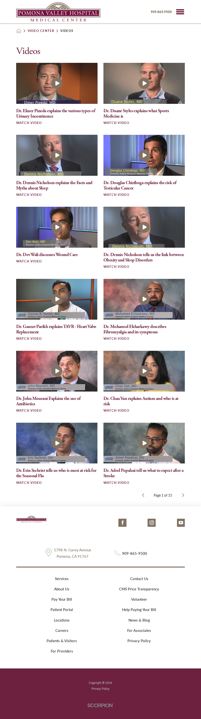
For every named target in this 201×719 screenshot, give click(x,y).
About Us (61, 589)
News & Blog (139, 620)
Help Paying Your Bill (139, 609)
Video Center (41, 30)
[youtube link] (181, 523)
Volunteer (139, 599)
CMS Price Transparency (139, 589)
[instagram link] (152, 523)
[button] (180, 12)
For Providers (62, 651)
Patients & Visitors (62, 640)
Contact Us (139, 578)
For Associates (139, 630)
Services (62, 578)
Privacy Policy (139, 640)
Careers (61, 630)
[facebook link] (122, 523)
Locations (62, 620)
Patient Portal (61, 609)
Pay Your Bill (61, 599)
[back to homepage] (18, 30)
